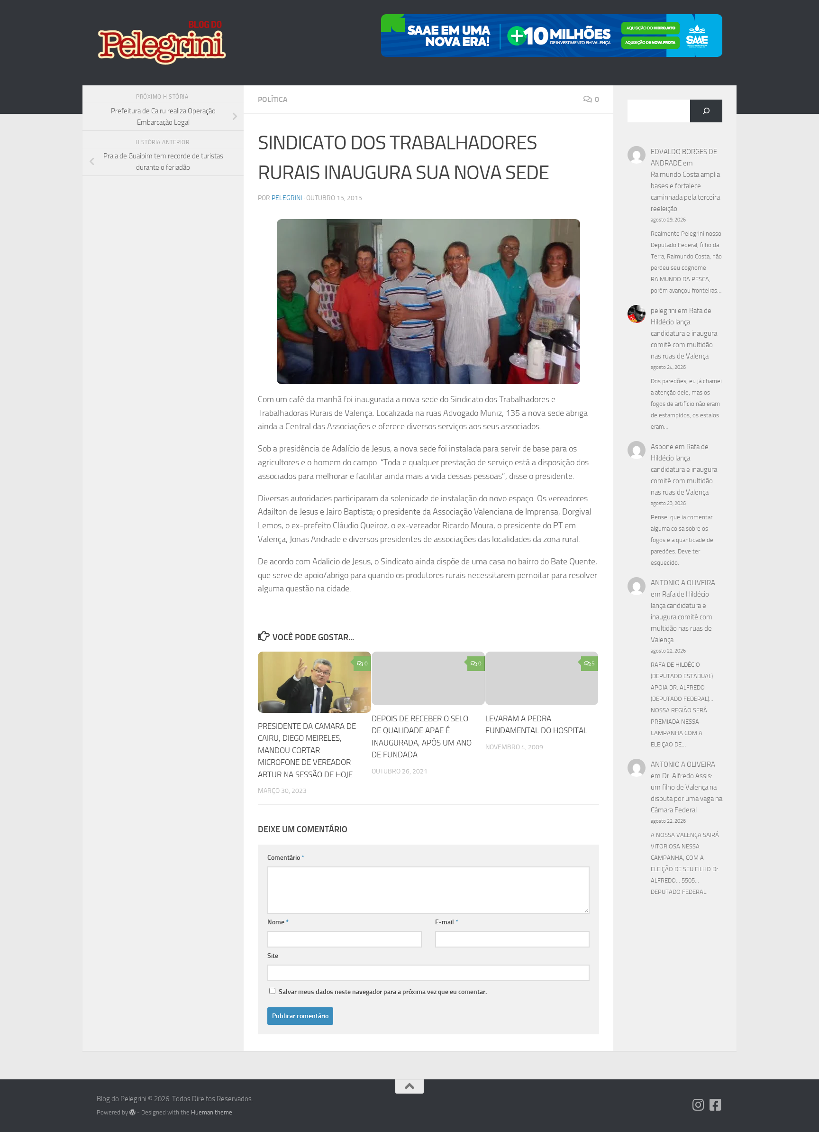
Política (273, 99)
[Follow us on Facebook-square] (715, 1105)
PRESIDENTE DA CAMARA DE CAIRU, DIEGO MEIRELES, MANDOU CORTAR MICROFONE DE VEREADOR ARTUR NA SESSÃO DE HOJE (307, 750)
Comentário (285, 858)
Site (272, 956)
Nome (278, 922)
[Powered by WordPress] (132, 1112)
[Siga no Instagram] (698, 1105)
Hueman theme (211, 1112)
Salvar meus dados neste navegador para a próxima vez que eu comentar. (383, 992)
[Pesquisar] (706, 111)
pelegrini (287, 198)
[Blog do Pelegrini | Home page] (161, 42)
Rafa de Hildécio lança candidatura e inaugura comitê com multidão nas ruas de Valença (684, 333)
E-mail (446, 922)
